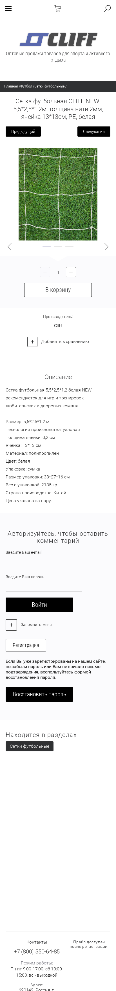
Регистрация (26, 645)
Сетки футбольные (49, 86)
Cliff (58, 325)
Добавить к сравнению (64, 341)
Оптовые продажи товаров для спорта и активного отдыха (58, 57)
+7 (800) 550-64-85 (37, 951)
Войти (39, 604)
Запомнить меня (36, 624)
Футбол (26, 86)
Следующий (94, 131)
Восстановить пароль (39, 694)
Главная (11, 86)
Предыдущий (23, 131)
